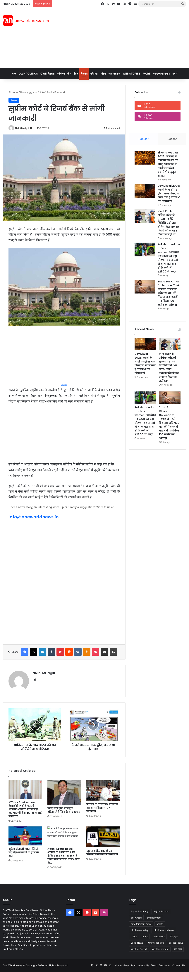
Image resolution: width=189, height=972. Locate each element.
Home (14, 92)
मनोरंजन (61, 73)
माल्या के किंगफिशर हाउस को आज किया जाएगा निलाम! (102, 807)
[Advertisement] (127, 37)
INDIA (134, 936)
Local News (137, 942)
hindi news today (139, 930)
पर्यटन (103, 73)
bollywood (136, 917)
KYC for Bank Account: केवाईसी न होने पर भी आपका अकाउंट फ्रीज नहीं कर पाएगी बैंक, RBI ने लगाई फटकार (25, 809)
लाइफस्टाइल (114, 73)
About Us (143, 965)
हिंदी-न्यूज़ (178, 949)
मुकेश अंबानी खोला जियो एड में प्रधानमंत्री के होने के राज (23, 852)
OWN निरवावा (47, 73)
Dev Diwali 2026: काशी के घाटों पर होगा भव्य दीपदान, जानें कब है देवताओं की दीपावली (169, 193)
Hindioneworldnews (164, 930)
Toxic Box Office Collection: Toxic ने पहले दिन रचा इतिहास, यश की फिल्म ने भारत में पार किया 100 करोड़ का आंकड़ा (169, 293)
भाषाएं (174, 73)
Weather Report (139, 949)
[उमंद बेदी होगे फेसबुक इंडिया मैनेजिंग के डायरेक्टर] (64, 792)
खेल (69, 73)
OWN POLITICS (28, 73)
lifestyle (174, 936)
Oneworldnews (156, 942)
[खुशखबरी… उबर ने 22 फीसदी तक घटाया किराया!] (103, 836)
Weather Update (160, 949)
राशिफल (93, 73)
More (147, 73)
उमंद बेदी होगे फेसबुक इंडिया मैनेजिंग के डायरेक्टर (63, 810)
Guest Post (129, 965)
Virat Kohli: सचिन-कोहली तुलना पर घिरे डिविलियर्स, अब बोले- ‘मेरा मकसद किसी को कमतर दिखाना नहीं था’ (168, 222)
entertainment (154, 917)
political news (176, 942)
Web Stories (131, 73)
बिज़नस (84, 73)
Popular (143, 139)
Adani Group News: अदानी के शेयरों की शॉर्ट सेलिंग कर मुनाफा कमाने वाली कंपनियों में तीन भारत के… (63, 856)
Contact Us (178, 965)
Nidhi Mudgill (22, 128)
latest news (159, 936)
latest (145, 936)
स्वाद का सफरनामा (161, 73)
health (160, 924)
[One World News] (26, 20)
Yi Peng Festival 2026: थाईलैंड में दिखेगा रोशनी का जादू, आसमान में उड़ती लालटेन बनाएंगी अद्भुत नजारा (168, 164)
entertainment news (141, 924)
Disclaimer (165, 965)
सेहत (76, 73)
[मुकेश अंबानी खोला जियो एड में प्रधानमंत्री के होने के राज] (25, 835)
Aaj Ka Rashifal (161, 911)
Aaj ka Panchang (139, 911)
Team (154, 965)
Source (64, 385)
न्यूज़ (14, 73)
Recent (172, 139)
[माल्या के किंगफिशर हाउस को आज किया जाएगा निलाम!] (103, 790)
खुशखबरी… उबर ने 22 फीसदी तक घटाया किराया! (102, 852)
